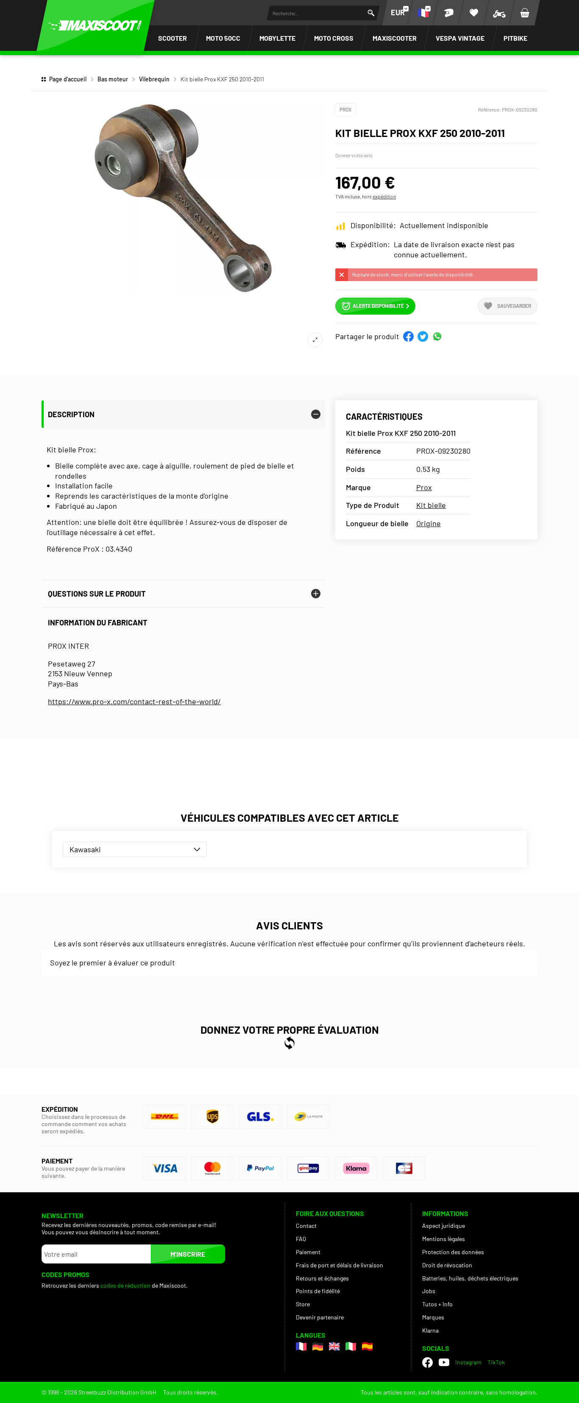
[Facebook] (427, 1362)
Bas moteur (112, 79)
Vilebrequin (154, 79)
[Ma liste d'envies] (474, 12)
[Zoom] (315, 339)
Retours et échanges (322, 1278)
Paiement (308, 1251)
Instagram (468, 1362)
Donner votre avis (354, 155)
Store (303, 1304)
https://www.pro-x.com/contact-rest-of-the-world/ (134, 701)
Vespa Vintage (460, 38)
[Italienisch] (350, 1346)
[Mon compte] (448, 12)
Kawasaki (85, 849)
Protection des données (453, 1251)
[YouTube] (444, 1362)
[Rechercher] (371, 13)
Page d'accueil (67, 79)
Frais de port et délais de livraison (339, 1265)
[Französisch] (301, 1346)
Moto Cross (334, 38)
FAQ (301, 1238)
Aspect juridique (443, 1225)
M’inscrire (187, 1254)
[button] (408, 336)
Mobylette (277, 38)
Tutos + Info (437, 1304)
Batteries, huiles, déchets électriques (470, 1278)
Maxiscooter (395, 38)
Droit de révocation (447, 1265)
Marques (433, 1317)
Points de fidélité (318, 1290)
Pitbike (515, 38)
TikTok (496, 1362)
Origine (428, 523)
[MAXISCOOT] (95, 25)
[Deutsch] (317, 1346)
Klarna (430, 1330)
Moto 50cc (223, 38)
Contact (306, 1225)
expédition (384, 196)
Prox (345, 109)
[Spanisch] (367, 1346)
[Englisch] (334, 1346)
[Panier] (524, 12)
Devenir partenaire (320, 1317)
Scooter (172, 38)
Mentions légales (443, 1238)
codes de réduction (125, 1285)
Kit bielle (431, 505)
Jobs (428, 1290)
